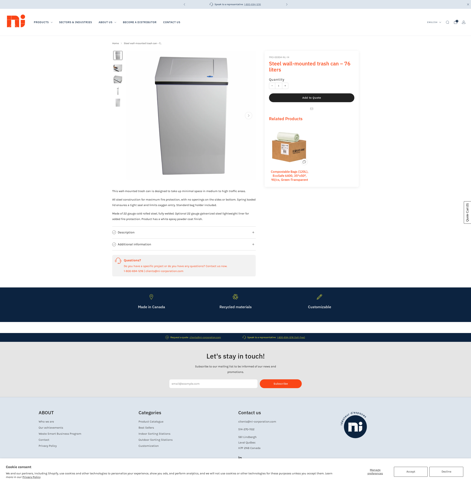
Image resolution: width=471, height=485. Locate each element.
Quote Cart (467, 212)
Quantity (276, 79)
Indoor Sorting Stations (154, 433)
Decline (446, 471)
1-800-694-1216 (252, 4)
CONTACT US (171, 22)
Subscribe (281, 383)
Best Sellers (146, 427)
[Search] (447, 22)
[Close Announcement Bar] (468, 4)
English (432, 22)
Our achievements (51, 427)
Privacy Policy (31, 477)
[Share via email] (311, 109)
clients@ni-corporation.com (205, 337)
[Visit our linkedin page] (240, 457)
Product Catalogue (151, 421)
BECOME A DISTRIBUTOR (140, 22)
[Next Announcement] (286, 4)
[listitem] (235, 4)
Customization (149, 446)
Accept (410, 471)
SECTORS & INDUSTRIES (75, 22)
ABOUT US (105, 22)
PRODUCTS (41, 22)
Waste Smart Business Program (60, 433)
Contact (44, 439)
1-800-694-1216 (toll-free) (291, 337)
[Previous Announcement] (184, 4)
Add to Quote (311, 97)
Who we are (46, 421)
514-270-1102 (246, 429)
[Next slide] (248, 115)
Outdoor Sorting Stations (156, 439)
